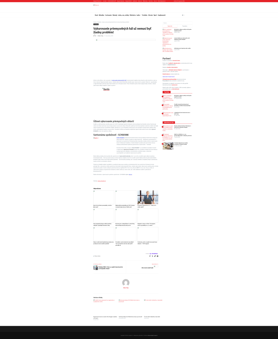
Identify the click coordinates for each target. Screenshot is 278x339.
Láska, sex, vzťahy (123, 15)
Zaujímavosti (161, 15)
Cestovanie (108, 15)
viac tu (130, 174)
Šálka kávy (145, 1)
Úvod (96, 15)
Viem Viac (151, 1)
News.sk (140, 1)
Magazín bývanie (120, 1)
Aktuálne (101, 15)
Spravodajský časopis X (152, 335)
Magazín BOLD (128, 1)
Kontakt (104, 1)
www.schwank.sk (102, 181)
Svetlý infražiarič (120, 137)
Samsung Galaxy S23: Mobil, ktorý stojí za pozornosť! (130, 316)
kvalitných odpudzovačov (174, 63)
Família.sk (135, 1)
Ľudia (138, 15)
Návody (115, 15)
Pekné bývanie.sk (161, 1)
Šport (155, 15)
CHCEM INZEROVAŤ (112, 1)
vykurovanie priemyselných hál (119, 80)
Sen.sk (155, 1)
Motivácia (133, 15)
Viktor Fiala (100, 35)
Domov (95, 22)
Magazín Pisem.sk (97, 1)
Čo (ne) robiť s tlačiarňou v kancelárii (152, 316)
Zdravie (150, 15)
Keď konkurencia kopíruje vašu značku (182, 48)
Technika (144, 15)
